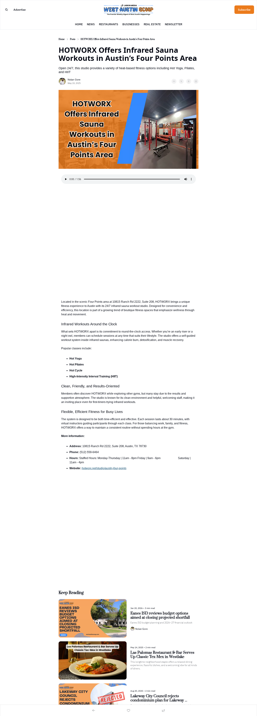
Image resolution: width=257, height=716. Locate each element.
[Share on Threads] (188, 81)
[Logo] (128, 9)
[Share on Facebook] (174, 81)
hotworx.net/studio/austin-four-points (104, 468)
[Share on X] (181, 81)
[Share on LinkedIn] (196, 81)
